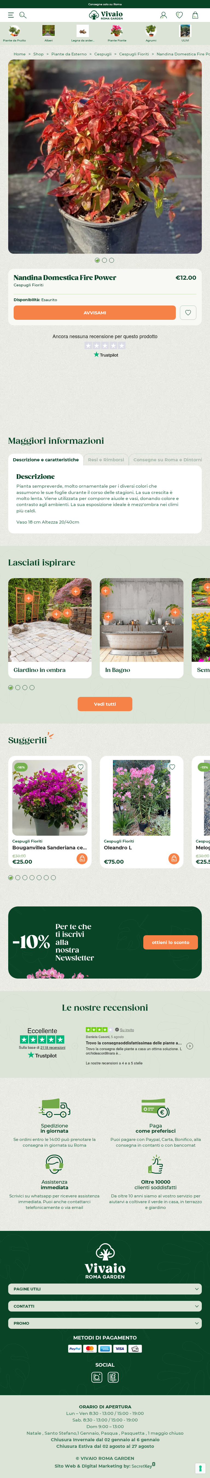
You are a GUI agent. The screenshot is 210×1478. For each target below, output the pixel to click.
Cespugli (103, 53)
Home (20, 53)
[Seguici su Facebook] (113, 1377)
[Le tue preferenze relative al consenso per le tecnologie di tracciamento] (200, 1468)
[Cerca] (23, 15)
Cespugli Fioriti (134, 53)
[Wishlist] (179, 15)
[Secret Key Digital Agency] (143, 1466)
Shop (38, 53)
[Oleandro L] (141, 797)
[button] (97, 260)
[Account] (163, 15)
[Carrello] (195, 15)
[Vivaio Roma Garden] (105, 15)
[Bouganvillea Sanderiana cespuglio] (50, 797)
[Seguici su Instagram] (96, 1377)
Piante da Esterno (69, 53)
